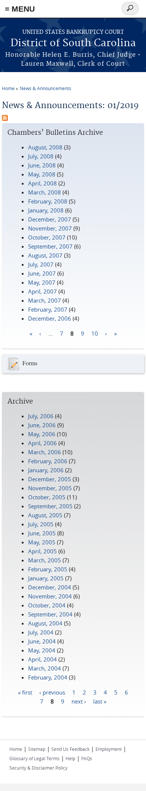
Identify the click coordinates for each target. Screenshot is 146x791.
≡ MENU (20, 9)
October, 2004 (47, 605)
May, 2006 (41, 434)
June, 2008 (42, 165)
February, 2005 (47, 569)
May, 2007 (41, 282)
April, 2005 (42, 551)
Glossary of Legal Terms (34, 758)
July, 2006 (41, 416)
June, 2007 (42, 273)
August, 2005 (45, 515)
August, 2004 (45, 623)
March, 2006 (44, 452)
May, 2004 (41, 650)
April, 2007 (42, 291)
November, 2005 (50, 488)
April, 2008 (42, 183)
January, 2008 (46, 210)
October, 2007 (47, 237)
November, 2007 (50, 228)
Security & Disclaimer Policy (38, 768)
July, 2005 (41, 524)
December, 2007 (49, 219)
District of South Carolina (73, 43)
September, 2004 (50, 614)
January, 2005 (46, 578)
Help (70, 758)
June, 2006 (42, 425)
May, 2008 (41, 174)
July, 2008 (41, 156)
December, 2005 (49, 479)
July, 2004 (41, 632)
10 (94, 333)
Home (8, 88)
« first (25, 692)
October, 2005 (47, 497)
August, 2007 (45, 255)
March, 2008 (44, 192)
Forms (29, 363)
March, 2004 (44, 668)
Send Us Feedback (70, 749)
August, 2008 (45, 147)
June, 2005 (42, 533)
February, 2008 (47, 201)
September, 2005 (50, 506)
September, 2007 (50, 246)
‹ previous (52, 692)
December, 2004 (49, 587)
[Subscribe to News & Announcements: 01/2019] (5, 118)
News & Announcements (45, 88)
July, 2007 (41, 264)
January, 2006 (46, 470)
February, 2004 (47, 677)
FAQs (86, 758)
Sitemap (36, 749)
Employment (108, 749)
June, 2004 (42, 641)
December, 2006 (49, 318)
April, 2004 (42, 659)
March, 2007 (44, 300)
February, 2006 (47, 461)
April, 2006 (42, 443)
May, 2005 (41, 542)
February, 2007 (47, 309)
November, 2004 (50, 596)
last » (99, 701)
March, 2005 (44, 560)
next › (79, 701)
